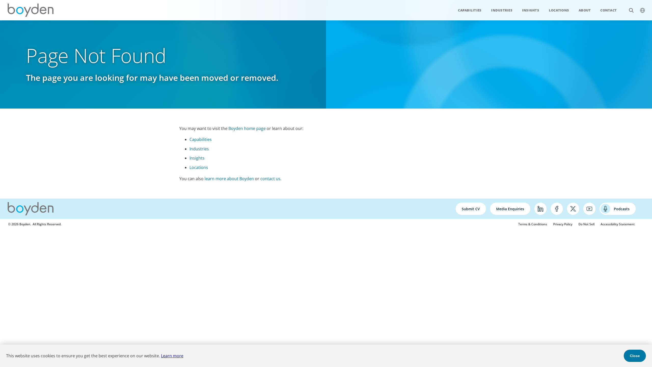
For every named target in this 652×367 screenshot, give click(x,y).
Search (631, 10)
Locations (559, 10)
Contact (608, 10)
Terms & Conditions (532, 224)
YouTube (589, 209)
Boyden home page (247, 128)
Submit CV (471, 208)
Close (635, 356)
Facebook (557, 209)
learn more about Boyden (229, 178)
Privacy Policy (562, 224)
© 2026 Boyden (19, 224)
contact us (270, 178)
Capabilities (469, 10)
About (585, 10)
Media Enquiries (510, 208)
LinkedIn (540, 209)
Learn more (172, 356)
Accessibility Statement (618, 224)
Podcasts (622, 208)
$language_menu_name (642, 10)
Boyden (30, 10)
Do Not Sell (586, 224)
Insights (530, 10)
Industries (501, 10)
